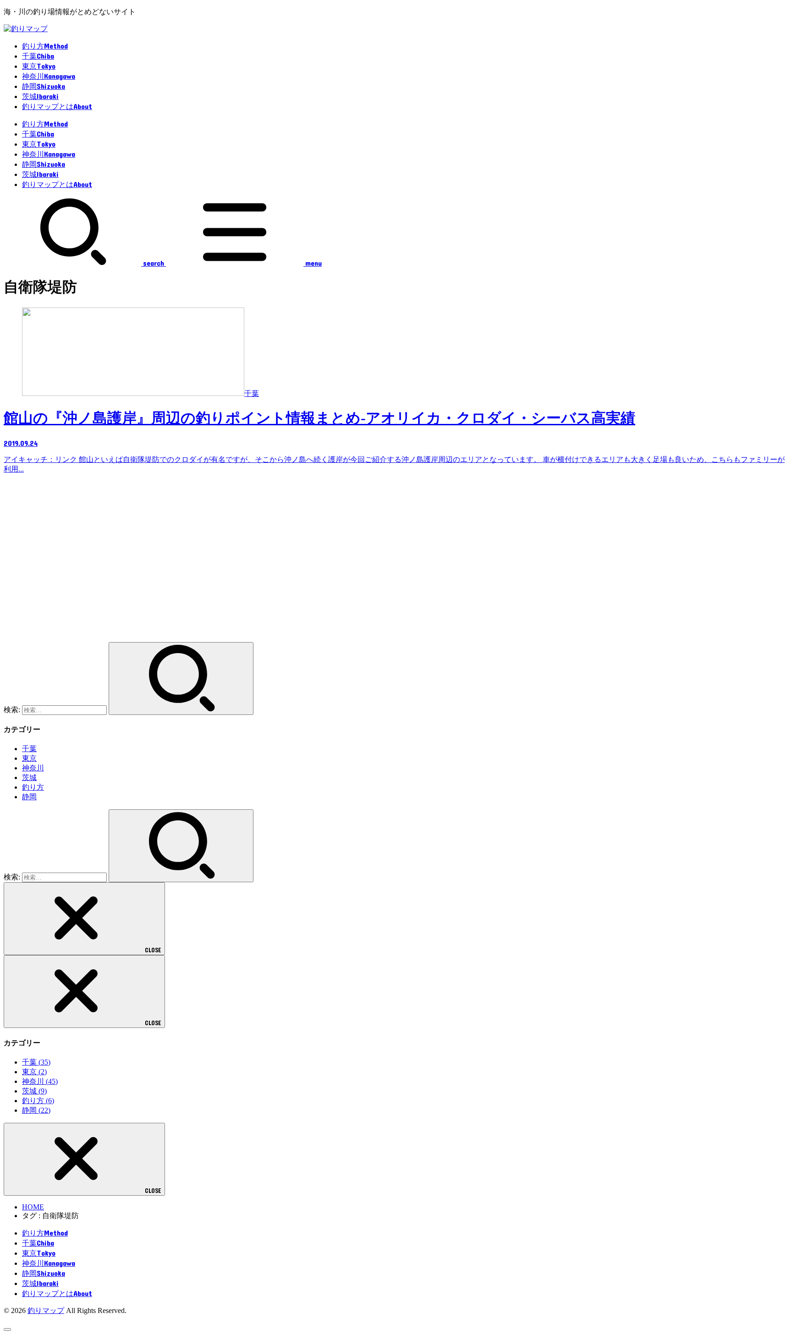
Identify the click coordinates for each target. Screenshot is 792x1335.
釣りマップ (46, 1310)
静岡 (29, 797)
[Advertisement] (279, 562)
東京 (29, 758)
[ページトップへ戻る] (7, 1329)
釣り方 (33, 787)
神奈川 (33, 768)
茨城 (29, 777)
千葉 (29, 749)
